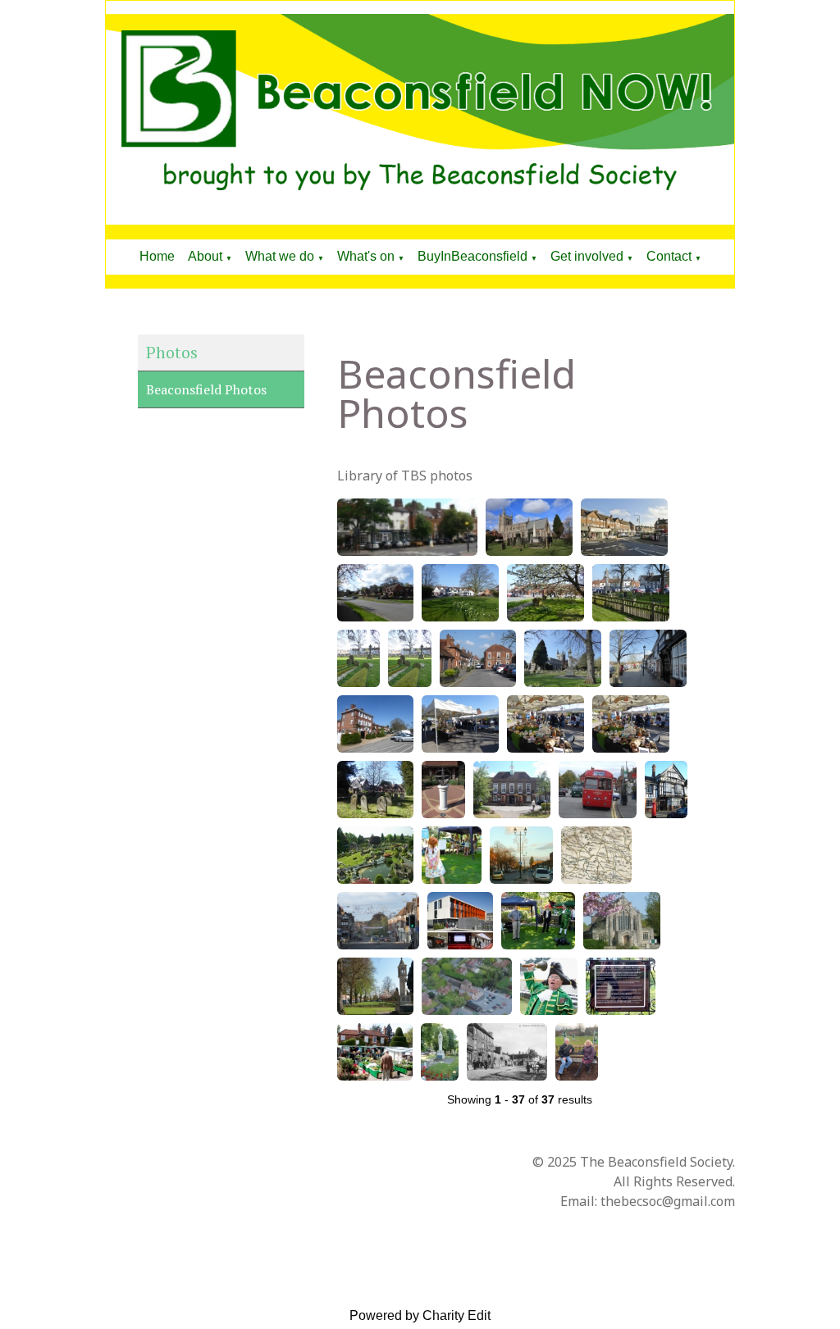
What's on (366, 256)
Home (157, 256)
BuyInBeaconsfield (472, 256)
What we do (279, 256)
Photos (172, 352)
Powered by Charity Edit (420, 1315)
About (205, 256)
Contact (669, 256)
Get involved (586, 256)
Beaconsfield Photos (206, 389)
